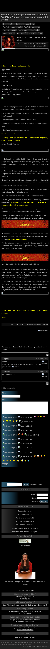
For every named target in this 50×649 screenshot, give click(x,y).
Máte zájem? (25, 599)
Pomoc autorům (21, 33)
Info (11, 24)
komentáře (45, 646)
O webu (5, 24)
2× (35, 46)
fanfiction (38, 646)
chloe (33, 43)
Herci (32, 24)
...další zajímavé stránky (25, 590)
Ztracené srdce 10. (25, 514)
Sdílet (46, 330)
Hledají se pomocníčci (25, 621)
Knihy (16, 24)
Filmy (21, 24)
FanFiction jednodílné (32, 27)
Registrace (36, 501)
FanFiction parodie (10, 30)
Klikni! (32, 638)
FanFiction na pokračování (12, 27)
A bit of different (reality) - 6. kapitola (25, 528)
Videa (27, 24)
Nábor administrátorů (25, 630)
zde (37, 164)
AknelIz (7, 371)
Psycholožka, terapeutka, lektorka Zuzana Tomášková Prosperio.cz (25, 583)
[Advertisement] (25, 6)
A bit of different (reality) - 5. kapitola (25, 532)
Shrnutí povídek (8, 33)
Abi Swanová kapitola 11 (25, 521)
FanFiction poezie (24, 30)
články (29, 646)
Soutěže (44, 43)
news (33, 646)
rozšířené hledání (36, 484)
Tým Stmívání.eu (16, 642)
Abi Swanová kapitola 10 (25, 525)
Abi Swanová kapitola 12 (25, 518)
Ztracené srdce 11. (25, 511)
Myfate (6, 359)
